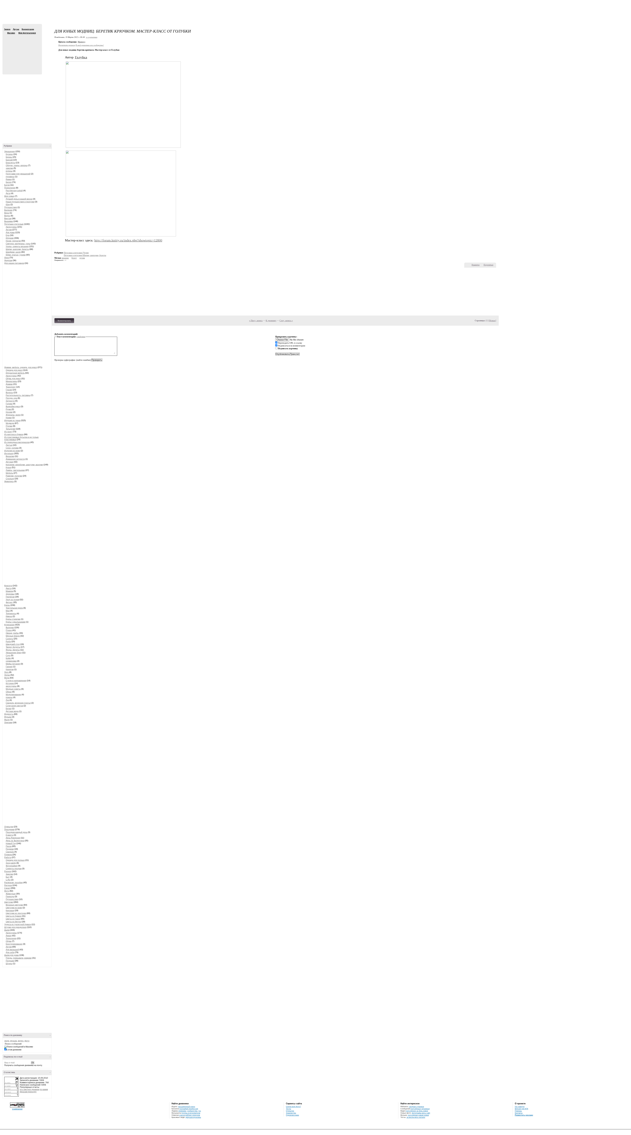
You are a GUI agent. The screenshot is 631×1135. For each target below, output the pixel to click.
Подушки (10, 961)
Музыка (7, 717)
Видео (7, 216)
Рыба (8, 641)
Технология (11, 938)
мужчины (197, 1117)
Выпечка (10, 627)
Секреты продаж (14, 868)
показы (9, 697)
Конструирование (14, 944)
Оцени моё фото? (293, 1107)
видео (20, 1041)
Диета (9, 588)
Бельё (9, 708)
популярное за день (414, 1111)
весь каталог (420, 1117)
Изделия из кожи (12, 451)
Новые (492, 320)
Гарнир (9, 667)
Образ (9, 692)
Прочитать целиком (66, 45)
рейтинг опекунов (192, 1115)
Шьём (7, 930)
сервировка (11, 661)
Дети (8, 193)
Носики (9, 412)
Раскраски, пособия (13, 882)
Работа (7, 857)
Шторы (9, 963)
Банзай (9, 160)
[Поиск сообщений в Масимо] (18, 1047)
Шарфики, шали (13, 252)
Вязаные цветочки (14, 905)
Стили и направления (16, 680)
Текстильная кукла (14, 608)
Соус (8, 655)
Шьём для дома (11, 955)
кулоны (9, 171)
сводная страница (416, 1107)
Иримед (81, 42)
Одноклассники (292, 1115)
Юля (8, 204)
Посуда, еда (11, 398)
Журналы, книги (13, 415)
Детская (9, 462)
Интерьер (8, 453)
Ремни (9, 179)
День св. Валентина (15, 841)
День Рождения (13, 838)
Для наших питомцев (14, 263)
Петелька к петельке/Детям (76, 252)
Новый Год (11, 843)
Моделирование (13, 694)
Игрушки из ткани (12, 420)
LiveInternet (17, 1109)
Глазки (9, 390)
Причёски (10, 597)
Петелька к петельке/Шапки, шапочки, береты (85, 255)
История (10, 683)
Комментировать (64, 321)
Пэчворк (8, 855)
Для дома (10, 232)
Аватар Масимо (21, 52)
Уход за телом (12, 599)
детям (82, 258)
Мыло (7, 720)
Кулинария (9, 625)
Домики (9, 384)
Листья (9, 445)
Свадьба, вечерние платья (18, 703)
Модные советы (13, 689)
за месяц (410, 1117)
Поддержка (599, 2)
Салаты (9, 639)
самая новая (423, 1115)
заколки (9, 168)
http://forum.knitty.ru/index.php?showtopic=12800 (128, 240)
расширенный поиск (186, 1107)
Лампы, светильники (15, 470)
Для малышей (12, 949)
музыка (13, 1041)
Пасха (9, 846)
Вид (603, 3)
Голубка (81, 57)
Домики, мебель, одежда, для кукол (20, 367)
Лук (7, 700)
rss (199, 1111)
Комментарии (28, 29)
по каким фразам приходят (34, 1090)
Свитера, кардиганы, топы (18, 244)
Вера (6, 213)
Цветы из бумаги (13, 916)
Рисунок (8, 885)
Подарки (10, 849)
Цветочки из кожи (14, 908)
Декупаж (8, 260)
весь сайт (426, 1113)
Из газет (8, 432)
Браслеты (10, 163)
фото (26, 1041)
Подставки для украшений (18, 174)
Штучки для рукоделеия (15, 927)
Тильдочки (10, 429)
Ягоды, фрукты (13, 650)
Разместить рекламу (524, 1115)
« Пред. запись (256, 320)
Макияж (9, 591)
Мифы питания (13, 664)
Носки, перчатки (13, 241)
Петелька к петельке (13, 224)
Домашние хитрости (15, 459)
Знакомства (291, 1113)
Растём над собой (14, 190)
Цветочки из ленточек (16, 913)
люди (6, 1041)
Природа (10, 896)
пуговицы (10, 177)
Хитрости (10, 401)
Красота (8, 586)
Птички (9, 426)
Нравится (475, 265)
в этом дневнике (14, 1050)
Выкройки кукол (13, 406)
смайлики (81, 336)
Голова (9, 404)
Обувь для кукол (13, 378)
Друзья (16, 29)
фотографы (416, 1113)
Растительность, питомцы (18, 395)
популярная (413, 1115)
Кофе (8, 658)
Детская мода (12, 711)
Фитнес (9, 602)
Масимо (5, 33)
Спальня (10, 479)
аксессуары (11, 686)
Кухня (8, 467)
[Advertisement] (315, 15)
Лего (6, 672)
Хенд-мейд (11, 863)
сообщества (192, 1111)
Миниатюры (11, 381)
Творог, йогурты (13, 647)
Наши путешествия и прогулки (20, 202)
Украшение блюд (14, 653)
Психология (9, 188)
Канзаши (10, 910)
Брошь (9, 157)
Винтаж (7, 218)
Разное (7, 871)
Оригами (8, 722)
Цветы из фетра (13, 922)
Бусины (9, 154)
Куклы (7, 605)
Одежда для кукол (14, 370)
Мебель (9, 473)
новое (425, 1111)
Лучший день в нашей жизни (19, 199)
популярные (416, 1109)
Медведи (10, 423)
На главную (520, 1107)
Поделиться (488, 265)
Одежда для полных (15, 860)
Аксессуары (11, 227)
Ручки (9, 409)
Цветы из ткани (13, 919)
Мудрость (8, 714)
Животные (11, 894)
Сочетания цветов (14, 706)
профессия (193, 1109)
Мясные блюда (13, 636)
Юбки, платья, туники (16, 255)
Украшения (9, 151)
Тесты (288, 1109)
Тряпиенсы (11, 613)
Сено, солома (12, 448)
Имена (9, 616)
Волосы (9, 392)
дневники (182, 1111)
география (183, 1109)
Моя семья (9, 196)
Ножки (9, 418)
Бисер (9, 182)
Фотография (11, 866)
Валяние (8, 210)
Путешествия (10, 207)
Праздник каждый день (16, 832)
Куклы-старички (13, 619)
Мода (6, 678)
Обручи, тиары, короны (16, 165)
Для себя (10, 952)
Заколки (9, 874)
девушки (189, 1117)
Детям (9, 230)
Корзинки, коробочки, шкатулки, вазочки (24, 465)
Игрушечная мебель (15, 373)
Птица (9, 630)
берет (74, 258)
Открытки (8, 827)
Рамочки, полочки (14, 476)
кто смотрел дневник (29, 1089)
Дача (6, 258)
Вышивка (8, 221)
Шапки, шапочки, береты (17, 249)
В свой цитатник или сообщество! (90, 45)
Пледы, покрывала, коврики (19, 958)
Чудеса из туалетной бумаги (17, 924)
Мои (8, 611)
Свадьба (10, 852)
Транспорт (11, 387)
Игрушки (10, 238)
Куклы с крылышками (15, 622)
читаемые (425, 1109)
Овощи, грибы (12, 633)
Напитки (10, 669)
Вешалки (10, 456)
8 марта (9, 835)
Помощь (518, 1111)
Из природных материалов (17, 442)
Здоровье (10, 594)
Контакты (519, 1113)
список (182, 1115)
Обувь (8, 941)
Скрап (7, 888)
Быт (8, 877)
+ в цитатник (91, 37)
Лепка (7, 675)
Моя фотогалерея (27, 33)
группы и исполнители (191, 1113)
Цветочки (8, 902)
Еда (7, 235)
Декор (8, 936)
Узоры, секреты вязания (17, 246)
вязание (65, 258)
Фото (6, 891)
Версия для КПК (521, 1109)
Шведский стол (13, 644)
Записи (7, 29)
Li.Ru (8, 880)
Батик (7, 185)
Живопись (9, 481)
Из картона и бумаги (13, 434)
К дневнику (271, 320)
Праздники (9, 829)
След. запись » (286, 320)
